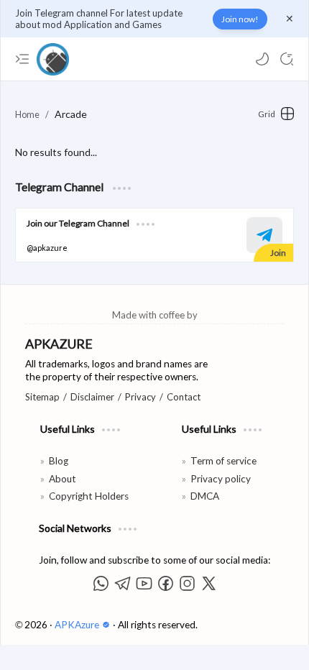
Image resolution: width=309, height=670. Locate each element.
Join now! (240, 19)
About (62, 479)
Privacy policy (220, 479)
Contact (183, 397)
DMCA (204, 496)
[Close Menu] (289, 18)
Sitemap (42, 397)
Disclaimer (92, 397)
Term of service (223, 461)
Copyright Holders (89, 496)
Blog (58, 461)
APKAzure (78, 624)
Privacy (140, 397)
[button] (262, 59)
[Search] (287, 59)
